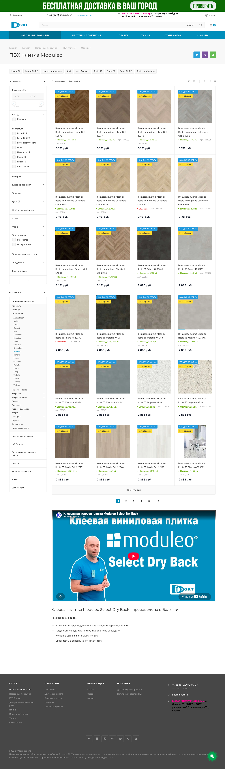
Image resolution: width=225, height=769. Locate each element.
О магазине (52, 683)
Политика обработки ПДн (129, 694)
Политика (123, 683)
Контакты (49, 702)
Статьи (90, 689)
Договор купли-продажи (129, 689)
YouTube (120, 738)
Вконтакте (89, 738)
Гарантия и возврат (54, 698)
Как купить (50, 689)
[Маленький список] (189, 81)
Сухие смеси (15, 722)
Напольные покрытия (20, 689)
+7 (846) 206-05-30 (60, 15)
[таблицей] (215, 81)
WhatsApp (213, 55)
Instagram (104, 738)
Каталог (14, 683)
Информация (95, 683)
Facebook (97, 738)
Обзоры (91, 694)
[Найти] (200, 25)
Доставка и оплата (54, 694)
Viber (205, 55)
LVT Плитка (14, 698)
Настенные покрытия (20, 694)
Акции (90, 698)
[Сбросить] (28, 279)
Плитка (12, 709)
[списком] (210, 81)
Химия (12, 718)
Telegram (196, 55)
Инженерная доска (18, 714)
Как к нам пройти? (54, 706)
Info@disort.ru (180, 694)
